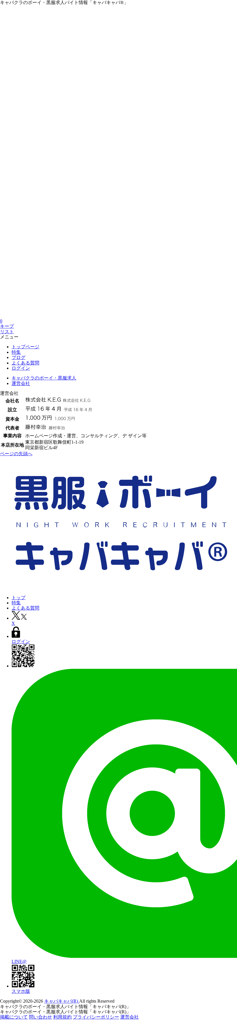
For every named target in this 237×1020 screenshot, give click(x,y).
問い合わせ (40, 1017)
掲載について (14, 1017)
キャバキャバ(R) (61, 1001)
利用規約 (62, 1017)
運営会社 (129, 1017)
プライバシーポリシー (96, 1017)
